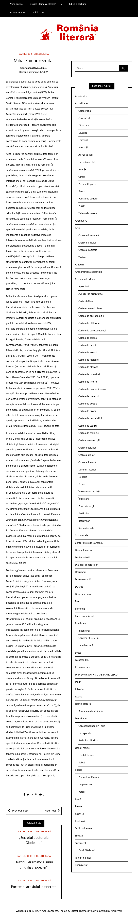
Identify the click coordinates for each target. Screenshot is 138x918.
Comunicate (81, 535)
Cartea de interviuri (89, 374)
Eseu (77, 601)
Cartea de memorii (88, 396)
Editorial (83, 140)
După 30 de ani (86, 850)
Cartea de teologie (88, 433)
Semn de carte (86, 528)
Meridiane (81, 718)
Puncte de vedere (87, 198)
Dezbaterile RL (83, 557)
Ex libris (82, 477)
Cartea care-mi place (90, 308)
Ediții (35, 12)
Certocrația (84, 111)
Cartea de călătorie (89, 323)
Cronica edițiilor (87, 448)
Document (80, 572)
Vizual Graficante (48, 911)
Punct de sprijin (86, 506)
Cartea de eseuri (87, 352)
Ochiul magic (82, 748)
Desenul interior (87, 469)
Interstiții (83, 147)
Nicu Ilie (33, 911)
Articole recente (17, 12)
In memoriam (82, 667)
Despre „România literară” (43, 4)
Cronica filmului (87, 242)
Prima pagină (16, 4)
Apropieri (83, 286)
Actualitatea (81, 103)
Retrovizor (84, 521)
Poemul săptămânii (88, 777)
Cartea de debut (87, 345)
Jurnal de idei (85, 155)
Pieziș (81, 191)
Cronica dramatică (88, 235)
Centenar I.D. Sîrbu (88, 638)
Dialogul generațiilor (86, 565)
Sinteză (79, 835)
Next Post (50, 810)
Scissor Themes (79, 911)
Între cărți (83, 499)
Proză (78, 799)
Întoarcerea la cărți (89, 491)
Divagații (83, 133)
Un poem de (85, 784)
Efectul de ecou (86, 755)
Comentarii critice (85, 279)
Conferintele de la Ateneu (89, 543)
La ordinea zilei (86, 162)
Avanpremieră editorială (88, 272)
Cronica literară (87, 462)
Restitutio (83, 513)
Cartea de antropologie (91, 316)
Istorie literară (83, 704)
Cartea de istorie (87, 382)
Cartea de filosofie (88, 367)
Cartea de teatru (87, 426)
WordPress (116, 911)
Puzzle (81, 206)
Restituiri (80, 821)
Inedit (78, 682)
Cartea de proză (87, 411)
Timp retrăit (81, 865)
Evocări (79, 653)
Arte (77, 228)
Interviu (79, 689)
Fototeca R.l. (82, 660)
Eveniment (81, 623)
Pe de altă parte (87, 184)
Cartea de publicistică (90, 418)
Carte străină (85, 301)
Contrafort (84, 118)
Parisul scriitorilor (88, 740)
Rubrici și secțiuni (77, 4)
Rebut (81, 762)
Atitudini (79, 264)
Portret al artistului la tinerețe (33, 887)
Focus (81, 484)
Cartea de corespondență (92, 330)
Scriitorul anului (83, 828)
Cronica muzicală (87, 250)
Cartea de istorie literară (34, 54)
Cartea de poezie (87, 403)
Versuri (82, 792)
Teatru (81, 257)
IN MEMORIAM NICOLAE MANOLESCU (96, 674)
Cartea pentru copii (89, 440)
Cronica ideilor (86, 455)
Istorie (78, 696)
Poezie (78, 770)
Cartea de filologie (88, 360)
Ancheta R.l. (81, 221)
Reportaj (79, 814)
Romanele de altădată (90, 711)
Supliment (80, 843)
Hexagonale (84, 733)
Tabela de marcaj (87, 213)
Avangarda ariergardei (90, 294)
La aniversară (85, 645)
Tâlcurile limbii (83, 858)
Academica (81, 96)
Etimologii (80, 609)
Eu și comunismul (84, 616)
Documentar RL (83, 579)
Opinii (81, 177)
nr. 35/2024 (42, 72)
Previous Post (20, 810)
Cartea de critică (87, 338)
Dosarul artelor (83, 594)
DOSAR (79, 587)
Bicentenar (84, 631)
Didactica (83, 125)
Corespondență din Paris (91, 726)
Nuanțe (82, 169)
